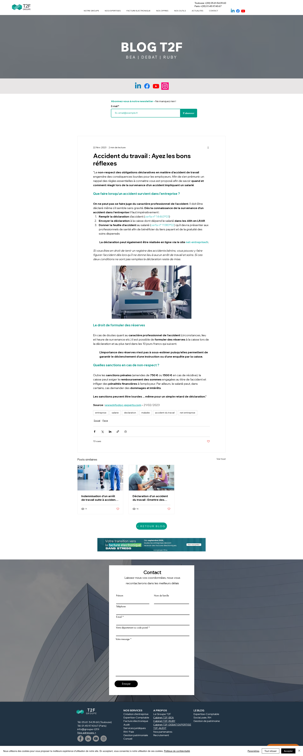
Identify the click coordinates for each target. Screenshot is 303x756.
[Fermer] (299, 750)
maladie (145, 412)
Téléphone (121, 606)
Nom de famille (161, 596)
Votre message (123, 639)
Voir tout (221, 458)
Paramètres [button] (253, 751)
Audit (126, 724)
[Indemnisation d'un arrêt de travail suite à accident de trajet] (100, 477)
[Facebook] (238, 11)
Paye (105, 420)
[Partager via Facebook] (94, 431)
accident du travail (165, 412)
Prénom (119, 596)
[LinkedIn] (88, 738)
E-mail (114, 106)
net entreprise (187, 412)
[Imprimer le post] (125, 431)
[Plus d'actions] (208, 147)
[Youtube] (243, 11)
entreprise (100, 412)
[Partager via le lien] (117, 431)
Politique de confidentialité (177, 751)
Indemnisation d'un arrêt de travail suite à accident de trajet (99, 498)
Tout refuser (270, 751)
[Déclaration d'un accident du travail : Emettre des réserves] (151, 477)
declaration (130, 412)
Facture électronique (135, 721)
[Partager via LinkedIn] (110, 431)
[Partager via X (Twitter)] (102, 431)
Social (97, 420)
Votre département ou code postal (132, 628)
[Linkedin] (232, 11)
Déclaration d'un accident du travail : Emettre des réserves (150, 498)
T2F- (166, 721)
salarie (115, 412)
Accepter (288, 751)
